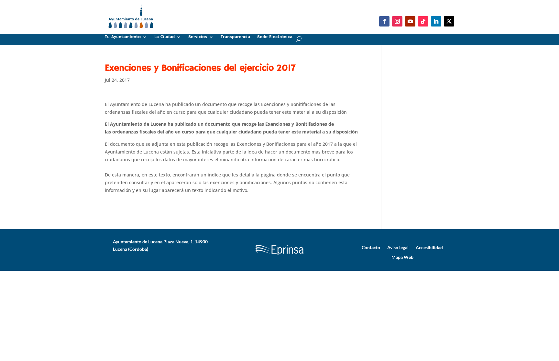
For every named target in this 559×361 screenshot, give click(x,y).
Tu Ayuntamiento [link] (123, 37)
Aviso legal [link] (398, 247)
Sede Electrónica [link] (274, 37)
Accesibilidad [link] (429, 247)
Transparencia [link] (235, 37)
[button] (384, 21)
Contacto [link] (371, 247)
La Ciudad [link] (164, 37)
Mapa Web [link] (402, 257)
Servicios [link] (197, 37)
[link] (131, 30)
